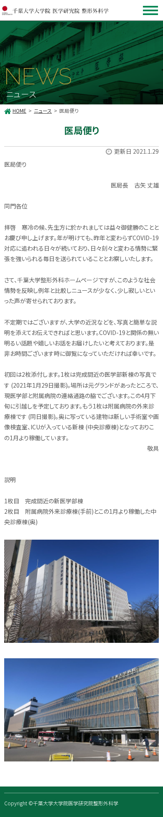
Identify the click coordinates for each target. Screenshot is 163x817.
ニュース (43, 110)
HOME (19, 110)
